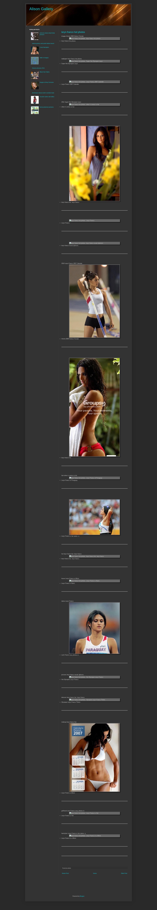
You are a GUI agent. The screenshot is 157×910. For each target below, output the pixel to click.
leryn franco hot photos (73, 32)
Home (95, 873)
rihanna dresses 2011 (38, 68)
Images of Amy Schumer (47, 82)
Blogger (82, 896)
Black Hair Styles (45, 72)
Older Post (124, 873)
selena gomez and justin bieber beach (43, 43)
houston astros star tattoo (47, 96)
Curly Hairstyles (44, 47)
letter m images (44, 57)
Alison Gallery (41, 9)
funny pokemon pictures (47, 107)
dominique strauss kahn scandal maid (43, 93)
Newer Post (65, 873)
